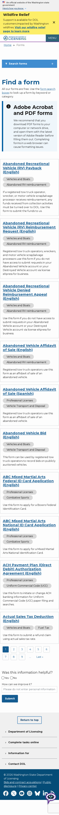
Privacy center (28, 786)
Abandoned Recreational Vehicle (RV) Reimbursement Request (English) (29, 227)
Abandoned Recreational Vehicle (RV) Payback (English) (26, 168)
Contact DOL (15, 763)
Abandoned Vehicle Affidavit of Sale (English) (29, 347)
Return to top (29, 720)
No (15, 678)
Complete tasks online (21, 742)
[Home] (15, 36)
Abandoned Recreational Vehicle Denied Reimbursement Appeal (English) (26, 292)
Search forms (16, 63)
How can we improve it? (17, 684)
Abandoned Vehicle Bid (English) (24, 435)
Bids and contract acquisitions (22, 782)
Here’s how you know (13, 8)
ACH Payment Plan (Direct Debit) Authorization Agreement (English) (27, 569)
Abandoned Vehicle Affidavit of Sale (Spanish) (29, 391)
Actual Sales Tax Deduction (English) (28, 618)
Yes (7, 678)
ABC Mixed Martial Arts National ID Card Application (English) (29, 525)
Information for (16, 753)
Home (7, 45)
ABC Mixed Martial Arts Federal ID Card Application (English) (28, 481)
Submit (10, 698)
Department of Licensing (23, 731)
